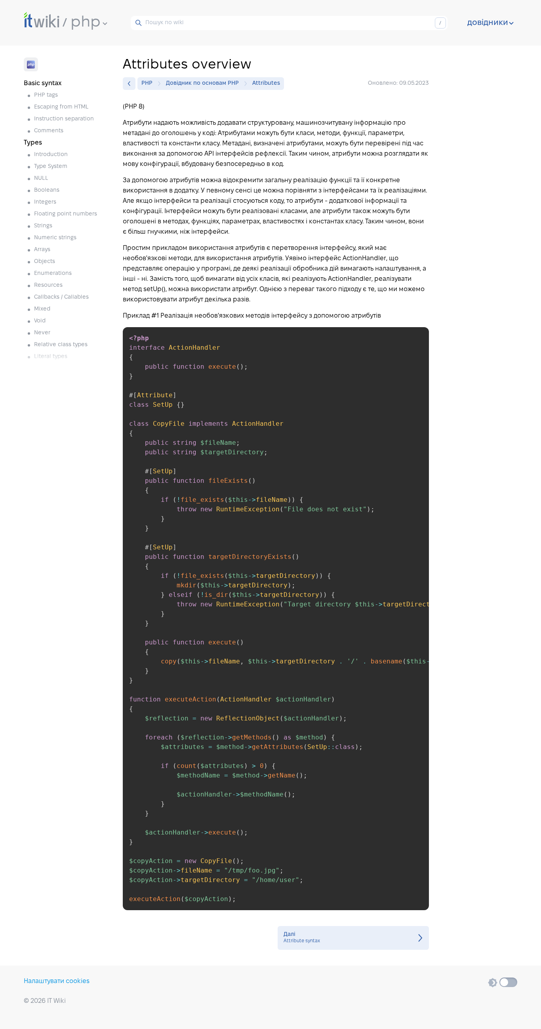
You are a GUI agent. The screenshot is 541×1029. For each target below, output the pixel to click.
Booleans (46, 190)
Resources (48, 285)
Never (42, 332)
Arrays (42, 249)
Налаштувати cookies (57, 981)
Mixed (42, 309)
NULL (41, 178)
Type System (50, 166)
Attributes (266, 83)
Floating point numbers (65, 214)
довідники (487, 23)
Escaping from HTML (61, 107)
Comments (48, 130)
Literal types (50, 356)
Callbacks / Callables (61, 297)
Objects (44, 261)
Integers (45, 202)
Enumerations (53, 273)
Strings (43, 226)
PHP (146, 83)
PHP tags (46, 95)
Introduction (51, 154)
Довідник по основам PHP (202, 83)
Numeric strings (55, 237)
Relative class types (61, 344)
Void (40, 321)
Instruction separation (64, 119)
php (85, 22)
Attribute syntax (353, 938)
